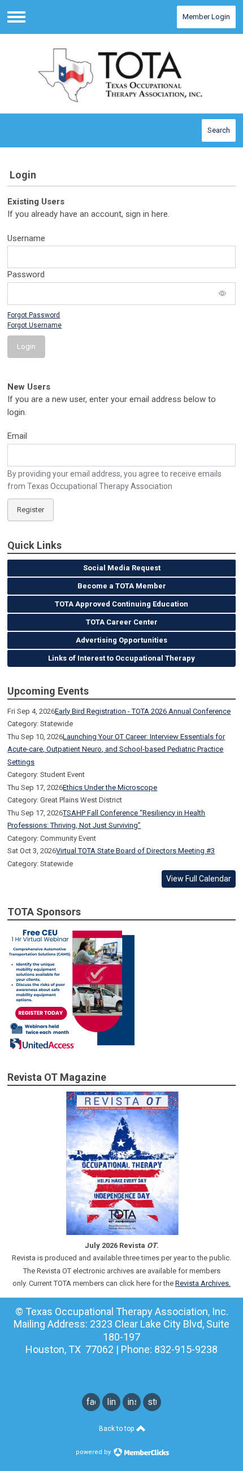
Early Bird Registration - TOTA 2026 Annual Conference (143, 711)
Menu (16, 17)
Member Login (206, 16)
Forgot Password (33, 315)
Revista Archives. (203, 1283)
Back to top (117, 1429)
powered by (94, 1452)
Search (218, 130)
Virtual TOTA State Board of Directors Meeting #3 (135, 850)
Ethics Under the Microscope (110, 787)
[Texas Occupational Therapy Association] (121, 74)
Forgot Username (34, 325)
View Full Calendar (198, 878)
